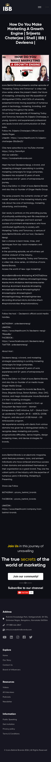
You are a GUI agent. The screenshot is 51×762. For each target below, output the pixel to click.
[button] (25, 576)
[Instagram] (18, 637)
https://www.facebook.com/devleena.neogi (23, 341)
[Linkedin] (11, 637)
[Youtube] (4, 637)
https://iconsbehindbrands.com (17, 158)
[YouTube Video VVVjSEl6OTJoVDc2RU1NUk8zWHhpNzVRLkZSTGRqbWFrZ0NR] (25, 68)
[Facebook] (24, 637)
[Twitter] (30, 637)
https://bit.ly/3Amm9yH (13, 151)
